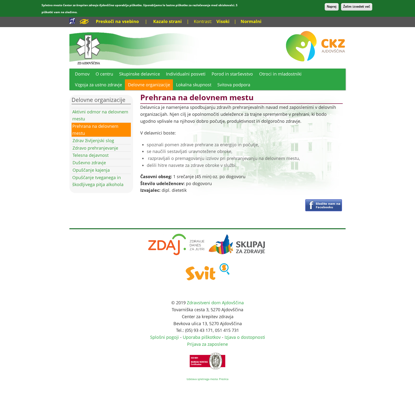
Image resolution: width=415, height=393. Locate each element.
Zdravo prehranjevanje (95, 148)
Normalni (251, 21)
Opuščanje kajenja (91, 170)
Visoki (223, 21)
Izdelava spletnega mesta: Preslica (207, 379)
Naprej (331, 6)
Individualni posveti (186, 74)
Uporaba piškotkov (202, 337)
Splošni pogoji (164, 337)
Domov (82, 74)
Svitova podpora (233, 85)
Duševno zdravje (89, 162)
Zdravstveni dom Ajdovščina (215, 302)
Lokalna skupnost (193, 85)
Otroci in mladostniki (280, 74)
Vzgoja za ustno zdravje (98, 85)
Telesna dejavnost (91, 155)
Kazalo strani (167, 21)
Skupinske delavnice (139, 74)
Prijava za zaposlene (207, 344)
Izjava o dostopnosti (245, 337)
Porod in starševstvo (232, 74)
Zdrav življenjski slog (93, 140)
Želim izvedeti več (356, 6)
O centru (104, 74)
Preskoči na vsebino (117, 21)
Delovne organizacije (149, 85)
